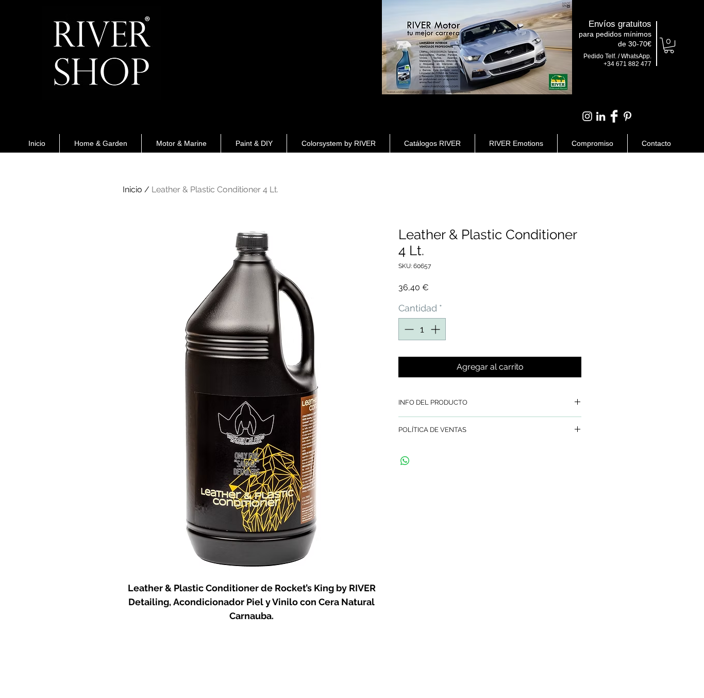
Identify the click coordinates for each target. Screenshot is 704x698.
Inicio (132, 189)
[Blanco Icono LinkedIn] (600, 116)
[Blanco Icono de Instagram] (587, 116)
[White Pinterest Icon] (627, 116)
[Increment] (436, 329)
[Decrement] (408, 329)
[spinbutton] (422, 329)
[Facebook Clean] (614, 116)
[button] (669, 45)
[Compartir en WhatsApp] (405, 461)
